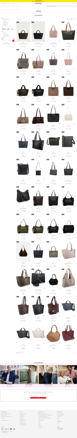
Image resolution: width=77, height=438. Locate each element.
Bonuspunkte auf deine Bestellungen (45, 417)
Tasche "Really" (68, 126)
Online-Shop (4, 3)
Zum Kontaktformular (4, 420)
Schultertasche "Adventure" (23, 208)
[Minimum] (2, 39)
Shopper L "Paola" (68, 318)
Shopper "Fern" (23, 318)
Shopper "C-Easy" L (53, 318)
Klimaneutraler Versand (43, 413)
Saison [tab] (2, 31)
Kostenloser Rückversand (43, 416)
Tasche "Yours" (23, 153)
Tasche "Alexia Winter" (38, 290)
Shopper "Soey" (68, 208)
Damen (5, 9)
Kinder (39, 424)
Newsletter (21, 417)
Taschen (14, 9)
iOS (57, 424)
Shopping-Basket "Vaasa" (68, 263)
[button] (29, 41)
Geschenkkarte (22, 416)
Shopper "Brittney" (23, 126)
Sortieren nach (68, 18)
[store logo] (38, 3)
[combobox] (61, 6)
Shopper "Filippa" (38, 263)
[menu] (38, 6)
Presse (58, 419)
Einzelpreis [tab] (2, 37)
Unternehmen (59, 416)
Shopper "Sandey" (38, 71)
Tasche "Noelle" (53, 126)
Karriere (58, 417)
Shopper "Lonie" (23, 98)
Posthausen (8, 3)
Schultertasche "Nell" (68, 290)
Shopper (53, 263)
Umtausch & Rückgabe (23, 424)
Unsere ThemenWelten (23, 413)
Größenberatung (22, 419)
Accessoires (9, 9)
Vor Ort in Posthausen (60, 413)
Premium (39, 425)
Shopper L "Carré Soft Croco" (53, 345)
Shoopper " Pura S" (68, 345)
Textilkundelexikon (22, 420)
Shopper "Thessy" (38, 208)
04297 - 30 (3, 417)
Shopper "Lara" (53, 71)
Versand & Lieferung (23, 423)
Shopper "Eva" (53, 98)
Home (2, 9)
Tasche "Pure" (68, 153)
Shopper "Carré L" (53, 290)
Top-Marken (40, 427)
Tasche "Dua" (23, 263)
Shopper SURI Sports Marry (23, 71)
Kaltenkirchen (13, 3)
